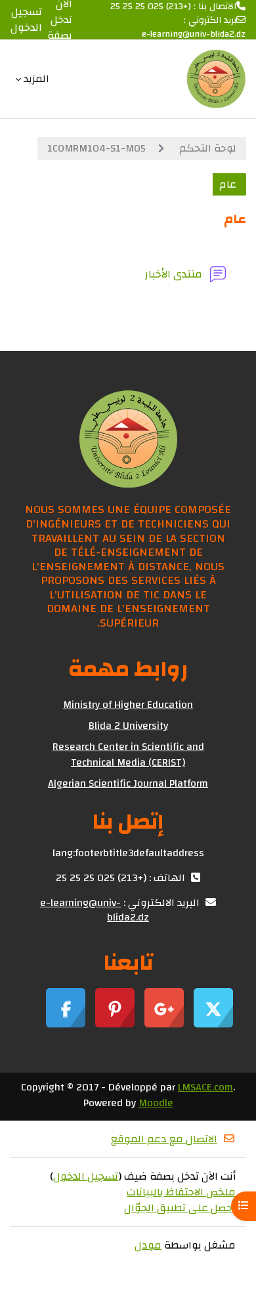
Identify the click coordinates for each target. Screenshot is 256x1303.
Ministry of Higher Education (128, 704)
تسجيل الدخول (26, 19)
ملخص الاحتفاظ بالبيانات (181, 1192)
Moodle (156, 1103)
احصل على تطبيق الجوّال (180, 1208)
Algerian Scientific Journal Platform (128, 783)
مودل (148, 1245)
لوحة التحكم (207, 148)
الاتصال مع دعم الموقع (164, 1139)
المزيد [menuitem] (36, 79)
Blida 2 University (128, 725)
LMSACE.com (205, 1087)
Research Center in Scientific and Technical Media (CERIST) (128, 754)
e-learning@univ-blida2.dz (193, 34)
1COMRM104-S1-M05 (96, 148)
